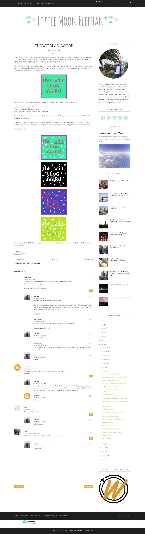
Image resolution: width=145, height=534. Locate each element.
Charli (25, 431)
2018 (102, 321)
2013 (102, 341)
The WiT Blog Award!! (108, 426)
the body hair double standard (120, 181)
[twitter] (95, 2)
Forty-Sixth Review (107, 435)
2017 (102, 325)
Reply (91, 291)
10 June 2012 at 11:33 (39, 321)
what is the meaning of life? (119, 285)
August (105, 363)
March (104, 452)
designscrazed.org (86, 530)
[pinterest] (102, 2)
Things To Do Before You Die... (110, 416)
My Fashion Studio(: (107, 422)
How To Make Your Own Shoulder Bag (112, 419)
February (105, 456)
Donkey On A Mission (108, 410)
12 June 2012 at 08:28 (40, 335)
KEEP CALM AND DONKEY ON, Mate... (113, 413)
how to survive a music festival (120, 298)
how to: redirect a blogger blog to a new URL (119, 233)
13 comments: (19, 259)
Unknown (27, 367)
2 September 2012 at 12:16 (31, 433)
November (105, 351)
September (105, 359)
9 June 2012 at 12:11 (29, 409)
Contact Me (28, 3)
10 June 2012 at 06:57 (40, 298)
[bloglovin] (100, 2)
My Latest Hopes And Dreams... (110, 380)
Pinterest (64, 516)
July (104, 367)
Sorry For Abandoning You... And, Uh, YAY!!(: (114, 377)
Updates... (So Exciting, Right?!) (110, 374)
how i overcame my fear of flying (111, 133)
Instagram (25, 516)
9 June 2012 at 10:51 (29, 369)
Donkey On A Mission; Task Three (111, 387)
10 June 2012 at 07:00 (40, 383)
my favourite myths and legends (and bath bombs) (118, 259)
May (104, 444)
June (104, 371)
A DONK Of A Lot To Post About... (111, 432)
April (104, 448)
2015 (102, 333)
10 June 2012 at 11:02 (39, 398)
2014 (102, 337)
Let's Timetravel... (107, 438)
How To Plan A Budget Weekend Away (117, 246)
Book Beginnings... (107, 406)
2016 (102, 329)
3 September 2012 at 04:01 (41, 446)
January (105, 460)
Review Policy (39, 3)
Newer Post (19, 487)
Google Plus (35, 516)
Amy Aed (36, 296)
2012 (102, 345)
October (105, 355)
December (105, 347)
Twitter (16, 516)
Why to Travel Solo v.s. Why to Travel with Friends (120, 194)
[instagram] (97, 2)
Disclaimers (50, 3)
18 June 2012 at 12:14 (39, 357)
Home (20, 3)
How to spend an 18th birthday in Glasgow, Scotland (120, 221)
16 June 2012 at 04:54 (40, 345)
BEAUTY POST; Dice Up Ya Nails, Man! (113, 429)
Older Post (88, 487)
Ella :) (25, 407)
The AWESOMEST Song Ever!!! (111, 395)
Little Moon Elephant (70, 530)
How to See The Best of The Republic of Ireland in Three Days (119, 273)
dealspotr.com (29, 526)
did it (36, 347)
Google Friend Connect (50, 516)
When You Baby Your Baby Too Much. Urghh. (114, 398)
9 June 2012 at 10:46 (29, 279)
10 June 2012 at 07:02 (40, 422)
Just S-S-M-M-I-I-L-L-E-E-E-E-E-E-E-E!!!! (114, 383)
